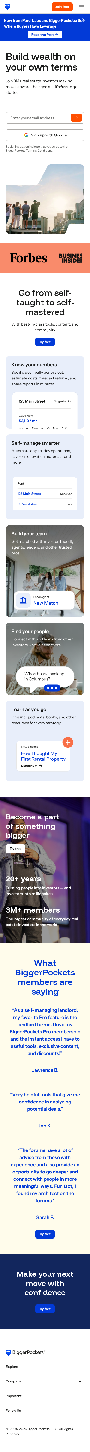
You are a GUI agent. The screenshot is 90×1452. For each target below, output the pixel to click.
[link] (45, 392)
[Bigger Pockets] (7, 7)
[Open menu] (81, 7)
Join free (62, 7)
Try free (45, 342)
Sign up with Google (49, 135)
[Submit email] (76, 118)
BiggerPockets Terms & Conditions (29, 150)
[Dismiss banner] (83, 20)
